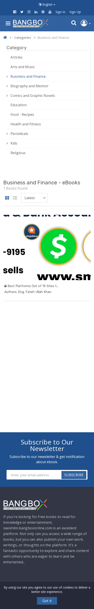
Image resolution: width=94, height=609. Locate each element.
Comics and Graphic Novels (32, 95)
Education (18, 105)
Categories (22, 37)
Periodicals (19, 133)
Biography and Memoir (29, 86)
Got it (47, 600)
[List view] (15, 198)
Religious (18, 152)
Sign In (60, 12)
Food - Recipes (22, 114)
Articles (16, 57)
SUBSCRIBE (74, 475)
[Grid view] (7, 198)
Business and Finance (28, 76)
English (48, 4)
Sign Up (75, 12)
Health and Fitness (25, 124)
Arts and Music (22, 66)
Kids (13, 143)
